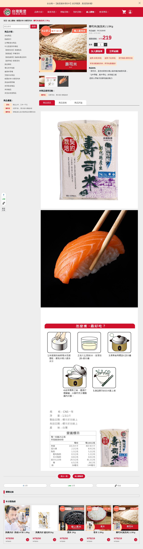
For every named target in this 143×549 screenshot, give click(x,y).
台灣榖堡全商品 (10, 43)
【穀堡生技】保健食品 (13, 50)
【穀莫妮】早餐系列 (12, 53)
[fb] (4, 195)
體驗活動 (64, 12)
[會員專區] (130, 12)
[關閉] (139, 3)
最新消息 (51, 12)
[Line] (4, 199)
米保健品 (8, 89)
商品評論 (78, 103)
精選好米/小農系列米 (24, 20)
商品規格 (63, 103)
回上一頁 (64, 476)
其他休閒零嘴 (10, 82)
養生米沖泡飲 (10, 68)
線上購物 (90, 12)
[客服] (4, 203)
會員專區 (103, 12)
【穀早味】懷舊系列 (12, 61)
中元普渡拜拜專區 (11, 46)
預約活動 (77, 12)
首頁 (5, 20)
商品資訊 (47, 103)
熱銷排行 (8, 39)
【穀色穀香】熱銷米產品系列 (15, 57)
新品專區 (8, 64)
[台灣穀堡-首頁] (14, 12)
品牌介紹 (38, 12)
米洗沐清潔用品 (10, 93)
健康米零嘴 (9, 71)
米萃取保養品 (10, 86)
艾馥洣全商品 (10, 75)
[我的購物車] (124, 12)
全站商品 (8, 35)
